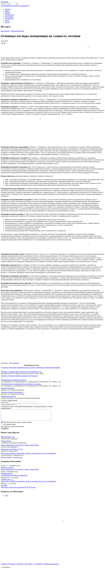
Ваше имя (5, 402)
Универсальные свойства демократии (14, 475)
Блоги (7, 20)
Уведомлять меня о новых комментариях (17, 422)
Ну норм (4, 485)
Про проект (29, 564)
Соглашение (38, 564)
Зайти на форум (6, 457)
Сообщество (9, 18)
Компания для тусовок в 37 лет (12, 449)
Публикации (9, 15)
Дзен (6, 495)
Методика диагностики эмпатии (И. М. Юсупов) (18, 487)
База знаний (9, 17)
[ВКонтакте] (5, 43)
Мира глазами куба (7, 437)
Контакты (20, 564)
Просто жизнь (6, 441)
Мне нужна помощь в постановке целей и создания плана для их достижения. (28, 453)
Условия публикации (8, 564)
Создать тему (17, 457)
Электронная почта (8, 404)
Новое (7, 11)
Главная (7, 9)
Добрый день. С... (7, 479)
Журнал (7, 13)
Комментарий (6, 408)
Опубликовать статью (8, 6)
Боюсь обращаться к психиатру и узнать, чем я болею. (20, 445)
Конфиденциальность (51, 564)
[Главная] (4, 2)
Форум (7, 22)
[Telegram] (2, 43)
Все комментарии (9, 424)
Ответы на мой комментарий (13, 426)
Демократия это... (7, 473)
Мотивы (16, 363)
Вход (27, 6)
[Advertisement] (52, 50)
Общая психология (17, 31)
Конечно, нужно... (7, 467)
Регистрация (21, 6)
